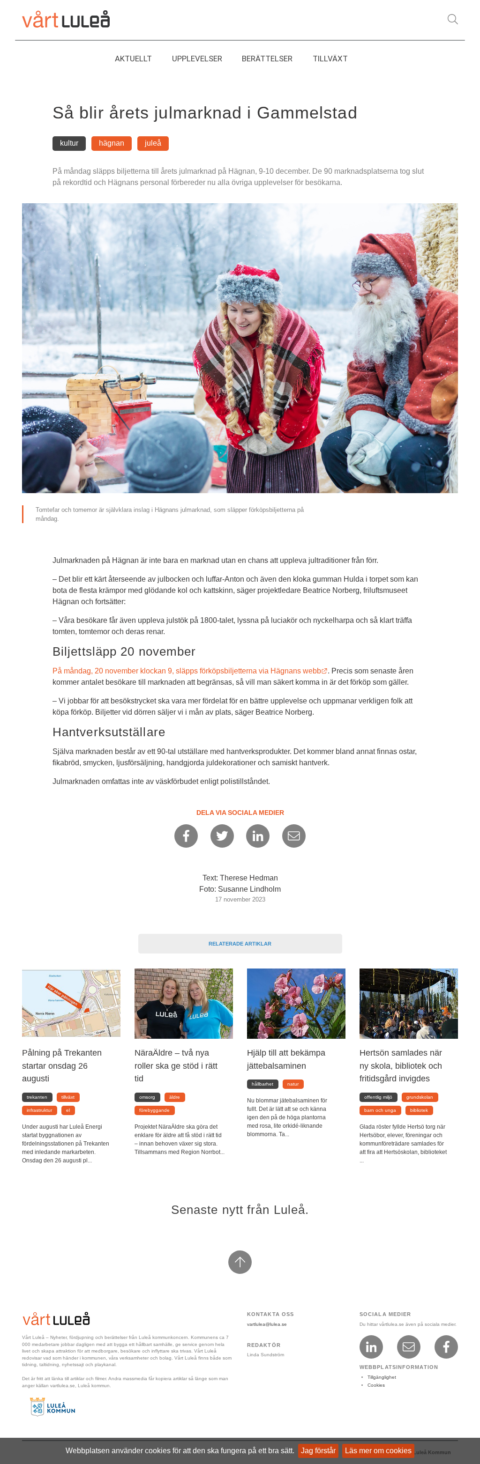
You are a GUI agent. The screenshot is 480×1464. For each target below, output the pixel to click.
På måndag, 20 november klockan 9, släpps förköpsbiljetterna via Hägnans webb (190, 671)
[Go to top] (240, 1262)
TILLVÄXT (330, 58)
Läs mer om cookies (378, 1451)
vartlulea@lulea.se (267, 1324)
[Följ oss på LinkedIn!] (371, 1347)
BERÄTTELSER (267, 58)
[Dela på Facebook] (186, 836)
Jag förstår (318, 1451)
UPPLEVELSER (197, 58)
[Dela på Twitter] (222, 836)
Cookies (376, 1385)
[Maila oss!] (408, 1347)
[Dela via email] (294, 836)
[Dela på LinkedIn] (258, 836)
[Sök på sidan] (453, 19)
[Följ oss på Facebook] (446, 1347)
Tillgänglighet (382, 1377)
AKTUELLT (133, 58)
